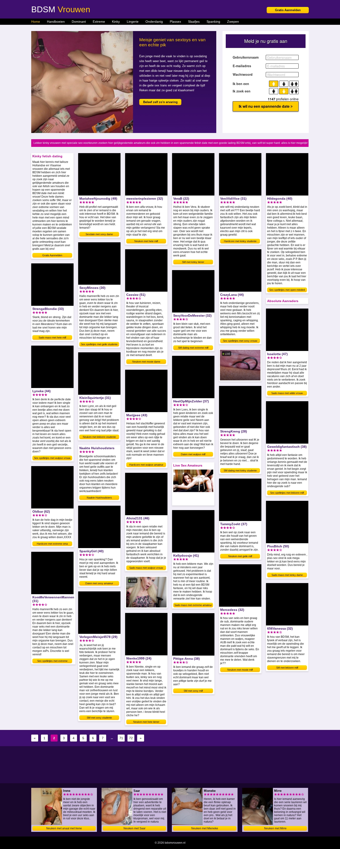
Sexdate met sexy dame (99, 234)
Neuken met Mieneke (204, 828)
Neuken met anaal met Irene (64, 828)
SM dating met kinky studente (240, 470)
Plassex (175, 21)
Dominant (79, 21)
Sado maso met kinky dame (287, 575)
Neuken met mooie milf (240, 669)
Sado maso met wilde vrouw (287, 393)
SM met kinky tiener (193, 262)
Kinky (116, 21)
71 (121, 738)
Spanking (213, 21)
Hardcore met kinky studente (240, 241)
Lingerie (133, 21)
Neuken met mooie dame (146, 361)
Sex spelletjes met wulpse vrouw (52, 458)
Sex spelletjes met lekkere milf (287, 492)
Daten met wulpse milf (193, 454)
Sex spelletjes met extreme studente (52, 661)
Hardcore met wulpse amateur (146, 464)
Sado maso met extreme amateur (193, 605)
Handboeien (56, 21)
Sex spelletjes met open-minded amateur (287, 290)
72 (131, 738)
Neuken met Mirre (275, 828)
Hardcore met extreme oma (52, 543)
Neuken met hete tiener (146, 721)
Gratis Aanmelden (288, 10)
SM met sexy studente (99, 717)
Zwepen (233, 21)
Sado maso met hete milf (52, 337)
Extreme (99, 21)
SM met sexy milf (193, 690)
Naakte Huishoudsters (99, 497)
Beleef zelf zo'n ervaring (160, 102)
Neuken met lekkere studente (99, 437)
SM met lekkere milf (287, 667)
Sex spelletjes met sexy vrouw (240, 340)
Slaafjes (194, 21)
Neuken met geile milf (240, 556)
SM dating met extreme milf (193, 347)
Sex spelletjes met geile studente (99, 344)
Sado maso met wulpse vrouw (146, 567)
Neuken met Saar (134, 828)
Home (35, 21)
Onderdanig (154, 21)
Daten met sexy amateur (99, 583)
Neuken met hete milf (146, 241)
